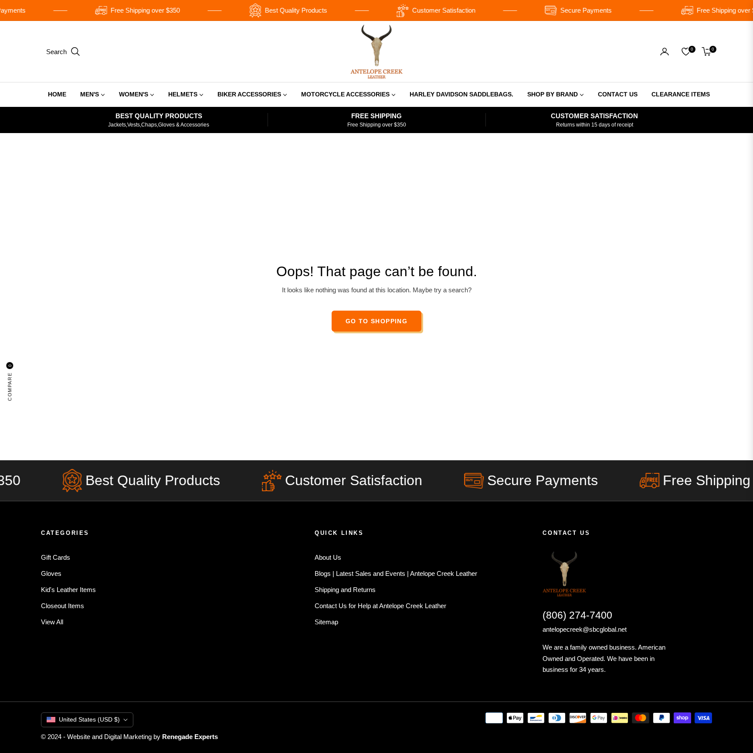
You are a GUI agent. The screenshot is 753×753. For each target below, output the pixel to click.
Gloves (51, 573)
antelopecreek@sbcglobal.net (585, 629)
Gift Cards (55, 557)
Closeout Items (62, 605)
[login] (664, 51)
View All (52, 622)
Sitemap (326, 622)
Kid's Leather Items (68, 589)
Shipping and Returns (345, 589)
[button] (63, 51)
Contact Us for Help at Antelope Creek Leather (380, 605)
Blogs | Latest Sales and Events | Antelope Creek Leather (396, 573)
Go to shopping (377, 321)
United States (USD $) (89, 719)
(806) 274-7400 (577, 615)
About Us (328, 557)
